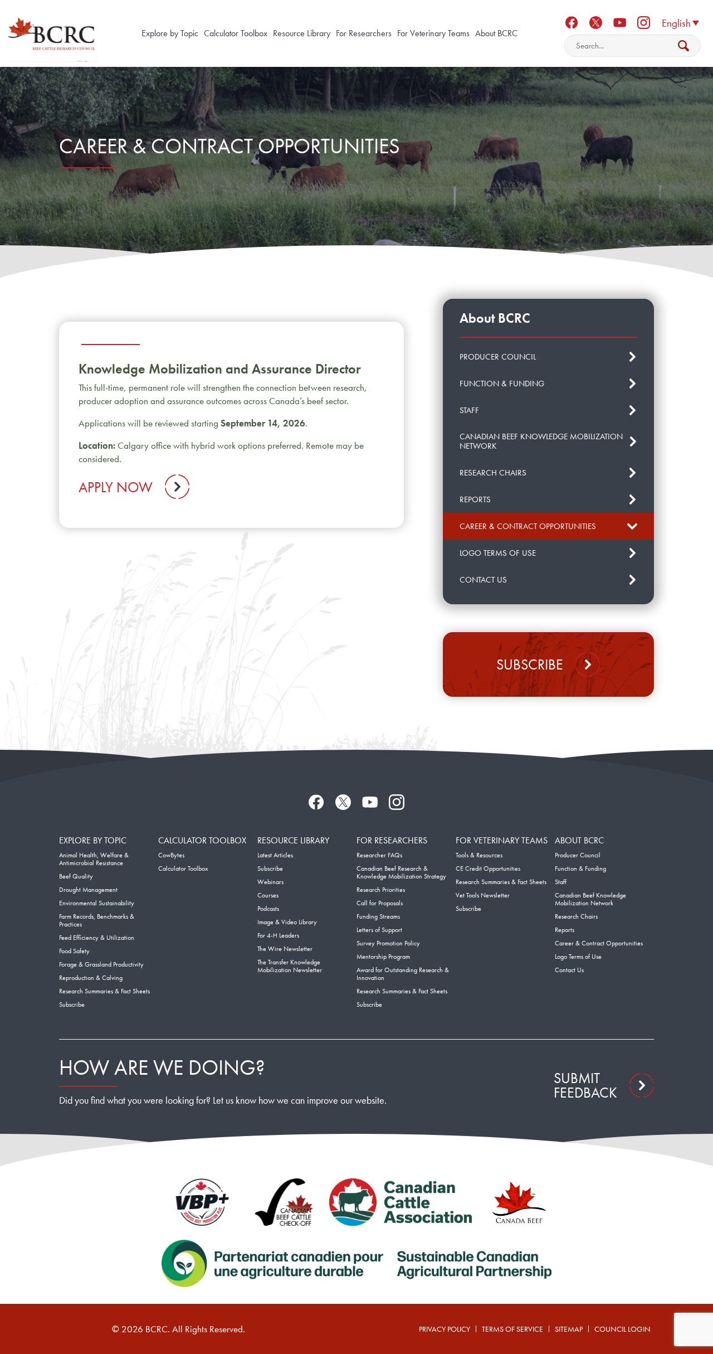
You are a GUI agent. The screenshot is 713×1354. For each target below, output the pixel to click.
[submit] (683, 45)
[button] (680, 22)
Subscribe (529, 664)
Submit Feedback (585, 1085)
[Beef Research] (53, 34)
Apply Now (116, 487)
